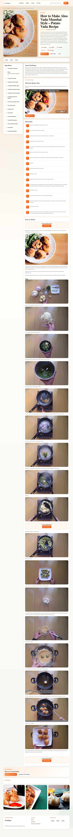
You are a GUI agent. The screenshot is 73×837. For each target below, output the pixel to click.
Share (59, 53)
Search (66, 3)
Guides (63, 820)
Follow (16, 60)
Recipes (52, 820)
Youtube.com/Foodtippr (11, 774)
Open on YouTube (30, 115)
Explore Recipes (46, 225)
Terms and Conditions (35, 823)
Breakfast (21, 3)
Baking (27, 3)
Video (11, 60)
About (32, 819)
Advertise (33, 821)
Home (4, 8)
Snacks (32, 3)
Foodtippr (7, 3)
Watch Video (53, 53)
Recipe (6, 60)
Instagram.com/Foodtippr (24, 774)
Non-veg (38, 3)
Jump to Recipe (44, 53)
